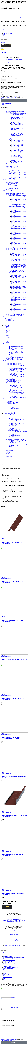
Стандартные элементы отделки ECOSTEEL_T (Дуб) (18, 274)
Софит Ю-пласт (12, 409)
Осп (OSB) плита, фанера (12, 182)
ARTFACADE (9, 450)
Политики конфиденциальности (8, 98)
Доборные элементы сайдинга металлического (13, 250)
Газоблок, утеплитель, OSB (9, 179)
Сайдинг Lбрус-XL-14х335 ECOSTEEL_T (15, 427)
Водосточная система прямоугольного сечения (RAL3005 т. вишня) (17, 117)
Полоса (7, 333)
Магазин (6, 53)
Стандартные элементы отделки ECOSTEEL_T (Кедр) (18, 282)
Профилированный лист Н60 (13, 379)
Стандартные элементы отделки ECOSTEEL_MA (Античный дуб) (19, 265)
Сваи (7, 336)
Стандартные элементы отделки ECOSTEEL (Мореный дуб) (18, 257)
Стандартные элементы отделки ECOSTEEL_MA (16, 262)
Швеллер (8, 342)
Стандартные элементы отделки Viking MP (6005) (18, 200)
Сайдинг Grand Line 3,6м (12, 402)
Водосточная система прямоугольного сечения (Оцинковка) (17, 128)
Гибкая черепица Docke (8, 190)
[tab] (15, 459)
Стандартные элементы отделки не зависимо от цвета (18, 288)
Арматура (8, 326)
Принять (13, 986)
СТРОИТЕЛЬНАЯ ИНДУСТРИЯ (13, 2)
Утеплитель (8, 189)
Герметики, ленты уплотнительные (14, 163)
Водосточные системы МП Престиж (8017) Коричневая (17, 148)
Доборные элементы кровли (12, 194)
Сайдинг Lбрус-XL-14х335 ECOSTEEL (18, 423)
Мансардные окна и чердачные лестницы (15, 166)
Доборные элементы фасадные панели (15, 314)
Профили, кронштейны (11, 183)
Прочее (7, 335)
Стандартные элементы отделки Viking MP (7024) (18, 202)
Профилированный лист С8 (12, 389)
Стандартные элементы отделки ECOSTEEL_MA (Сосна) (18, 269)
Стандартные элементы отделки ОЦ (17, 206)
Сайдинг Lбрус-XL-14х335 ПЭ (16, 429)
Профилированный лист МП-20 (13, 364)
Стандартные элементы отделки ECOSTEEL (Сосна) (18, 260)
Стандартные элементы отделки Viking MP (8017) (18, 205)
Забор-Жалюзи (9, 319)
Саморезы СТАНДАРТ (14, 188)
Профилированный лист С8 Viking (17, 393)
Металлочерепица (7, 343)
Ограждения (9, 321)
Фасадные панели (7, 449)
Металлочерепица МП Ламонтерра (14, 345)
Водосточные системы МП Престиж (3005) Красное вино (18, 141)
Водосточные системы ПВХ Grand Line (18, 157)
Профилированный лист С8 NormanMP (18, 392)
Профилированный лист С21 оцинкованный (15, 386)
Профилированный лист (9, 360)
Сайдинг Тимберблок (14, 408)
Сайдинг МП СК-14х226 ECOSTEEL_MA (14, 442)
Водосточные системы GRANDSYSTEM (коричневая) (18, 136)
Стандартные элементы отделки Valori (18, 195)
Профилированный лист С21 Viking (17, 384)
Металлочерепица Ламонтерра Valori (17, 351)
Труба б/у (8, 337)
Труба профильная (10, 340)
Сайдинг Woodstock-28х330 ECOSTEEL (18, 431)
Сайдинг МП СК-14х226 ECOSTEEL (17, 440)
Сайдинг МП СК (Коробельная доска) (15, 439)
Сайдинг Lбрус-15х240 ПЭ (15, 420)
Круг (7, 331)
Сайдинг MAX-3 (10, 404)
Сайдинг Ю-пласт (10, 406)
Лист (7, 332)
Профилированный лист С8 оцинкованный (15, 396)
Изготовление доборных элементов (14, 315)
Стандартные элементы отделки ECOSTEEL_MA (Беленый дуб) (18, 267)
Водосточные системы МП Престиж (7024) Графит (17, 146)
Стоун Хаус (11, 411)
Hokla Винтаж (12, 407)
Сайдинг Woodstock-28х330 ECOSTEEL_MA (15, 433)
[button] (3, 538)
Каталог (2, 49)
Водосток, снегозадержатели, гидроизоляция (13, 110)
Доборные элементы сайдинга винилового (16, 248)
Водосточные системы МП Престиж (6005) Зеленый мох (18, 143)
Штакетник (8, 324)
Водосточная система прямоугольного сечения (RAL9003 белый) (17, 124)
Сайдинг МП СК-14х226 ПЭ (15, 445)
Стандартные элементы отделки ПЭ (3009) (11, 56)
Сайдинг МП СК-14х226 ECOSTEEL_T (18, 444)
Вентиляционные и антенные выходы (15, 111)
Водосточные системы (11, 112)
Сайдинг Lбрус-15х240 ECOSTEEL (17, 415)
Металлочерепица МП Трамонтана (14, 359)
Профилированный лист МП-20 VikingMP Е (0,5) (16, 372)
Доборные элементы (14, 53)
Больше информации (5, 986)
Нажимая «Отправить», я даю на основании (12, 97)
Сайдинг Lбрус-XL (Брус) (12, 422)
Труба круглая (9, 338)
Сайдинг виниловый (8, 400)
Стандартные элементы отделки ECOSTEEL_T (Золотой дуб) (18, 277)
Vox (7, 455)
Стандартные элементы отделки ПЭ (17, 54)
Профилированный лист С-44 (13, 381)
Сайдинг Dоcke (9, 401)
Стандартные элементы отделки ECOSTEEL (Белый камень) (18, 255)
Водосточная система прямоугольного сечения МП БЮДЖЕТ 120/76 (17, 114)
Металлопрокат (6, 325)
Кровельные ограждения (14, 168)
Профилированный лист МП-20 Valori (17, 368)
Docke (7, 451)
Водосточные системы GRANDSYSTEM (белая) (17, 134)
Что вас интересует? (6, 1029)
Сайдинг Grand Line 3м (11, 403)
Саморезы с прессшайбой (15, 187)
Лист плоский (9, 362)
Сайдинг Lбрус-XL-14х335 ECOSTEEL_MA (15, 425)
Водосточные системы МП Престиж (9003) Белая (17, 151)
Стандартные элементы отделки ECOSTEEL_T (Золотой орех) (18, 279)
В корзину (3, 80)
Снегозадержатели (10, 167)
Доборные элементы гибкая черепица (15, 193)
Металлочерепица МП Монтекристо (14, 357)
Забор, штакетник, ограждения (10, 318)
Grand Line (8, 453)
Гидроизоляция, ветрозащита (12, 165)
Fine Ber (8, 452)
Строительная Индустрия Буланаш (12, 945)
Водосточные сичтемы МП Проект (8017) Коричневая (17, 156)
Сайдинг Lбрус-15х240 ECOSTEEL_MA (14, 418)
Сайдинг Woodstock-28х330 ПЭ (16, 438)
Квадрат (8, 330)
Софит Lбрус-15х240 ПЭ (14, 447)
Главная (2, 53)
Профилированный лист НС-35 (13, 380)
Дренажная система (7, 316)
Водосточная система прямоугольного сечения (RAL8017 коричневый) (17, 121)
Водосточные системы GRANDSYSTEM (14, 131)
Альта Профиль (9, 456)
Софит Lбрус (9, 446)
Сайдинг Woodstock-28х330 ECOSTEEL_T (15, 436)
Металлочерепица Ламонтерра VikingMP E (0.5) (16, 355)
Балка (7, 327)
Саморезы (8, 184)
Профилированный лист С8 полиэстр (17, 397)
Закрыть (2, 104)
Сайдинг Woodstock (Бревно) (12, 430)
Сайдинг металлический (9, 413)
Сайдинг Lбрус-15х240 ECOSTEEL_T (18, 419)
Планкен (13, 412)
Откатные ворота (10, 322)
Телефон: (16, 92)
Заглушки (8, 329)
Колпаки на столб (10, 320)
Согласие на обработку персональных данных (12, 97)
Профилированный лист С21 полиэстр (18, 387)
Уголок (7, 341)
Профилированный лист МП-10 (13, 363)
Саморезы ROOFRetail (14, 185)
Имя (2, 92)
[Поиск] (25, 39)
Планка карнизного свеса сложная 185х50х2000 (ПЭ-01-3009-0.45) (11, 738)
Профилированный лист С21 (13, 382)
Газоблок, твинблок (10, 181)
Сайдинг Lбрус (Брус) (11, 414)
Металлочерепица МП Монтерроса (14, 358)
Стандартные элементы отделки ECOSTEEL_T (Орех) (18, 284)
